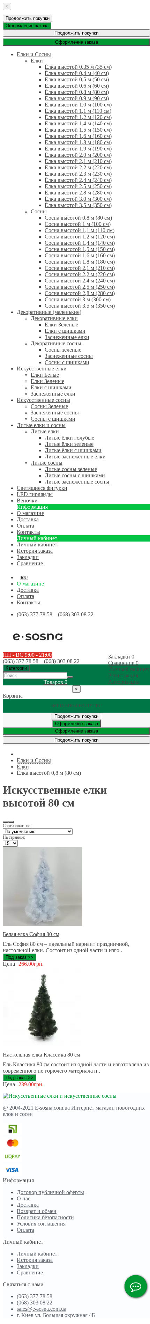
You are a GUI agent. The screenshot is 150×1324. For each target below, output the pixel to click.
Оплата (25, 596)
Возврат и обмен (37, 1211)
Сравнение (30, 1272)
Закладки (28, 1266)
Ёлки (23, 767)
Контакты (28, 602)
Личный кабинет (37, 544)
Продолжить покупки (28, 18)
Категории (16, 668)
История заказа (35, 551)
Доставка (28, 590)
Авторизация (124, 682)
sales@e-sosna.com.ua (41, 1309)
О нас (23, 1198)
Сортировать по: (17, 825)
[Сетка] (11, 822)
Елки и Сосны (34, 760)
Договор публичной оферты (50, 1192)
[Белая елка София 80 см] (42, 924)
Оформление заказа (27, 25)
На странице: (14, 837)
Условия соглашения (41, 1224)
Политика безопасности (45, 1217)
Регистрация (123, 675)
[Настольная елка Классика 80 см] (42, 1045)
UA (35, 577)
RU (24, 577)
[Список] (5, 822)
